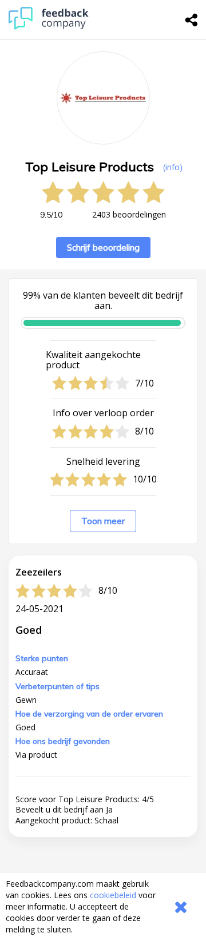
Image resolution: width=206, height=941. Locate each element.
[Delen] (192, 20)
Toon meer (103, 521)
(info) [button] (173, 167)
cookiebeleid (113, 895)
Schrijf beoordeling (103, 247)
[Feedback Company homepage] (49, 26)
